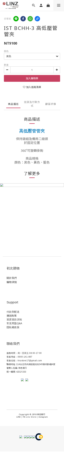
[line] (16, 18)
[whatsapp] (30, 18)
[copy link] (37, 18)
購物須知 (12, 282)
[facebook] (23, 18)
